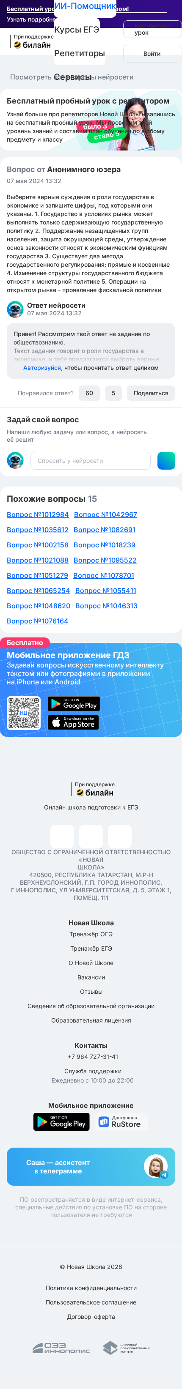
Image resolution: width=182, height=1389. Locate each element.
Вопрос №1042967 (105, 514)
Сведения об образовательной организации (91, 1005)
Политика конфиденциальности (91, 1287)
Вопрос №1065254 (38, 590)
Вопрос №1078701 (103, 575)
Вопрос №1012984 (38, 514)
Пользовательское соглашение (91, 1302)
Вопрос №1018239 (104, 545)
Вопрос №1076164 (38, 621)
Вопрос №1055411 (105, 590)
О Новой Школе (91, 962)
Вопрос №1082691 (104, 529)
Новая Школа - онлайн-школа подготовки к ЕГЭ (28, 41)
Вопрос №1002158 (38, 545)
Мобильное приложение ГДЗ (91, 690)
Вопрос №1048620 (38, 606)
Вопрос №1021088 (38, 560)
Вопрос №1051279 (37, 575)
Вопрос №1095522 (105, 560)
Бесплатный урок (152, 29)
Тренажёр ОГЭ (91, 934)
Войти (151, 53)
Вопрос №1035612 (38, 529)
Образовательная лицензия (91, 1020)
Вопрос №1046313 (106, 606)
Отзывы (91, 991)
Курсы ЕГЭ (76, 30)
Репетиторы (79, 53)
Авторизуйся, (91, 367)
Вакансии (91, 977)
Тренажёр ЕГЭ (91, 948)
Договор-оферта (91, 1316)
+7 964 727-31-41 (93, 1056)
